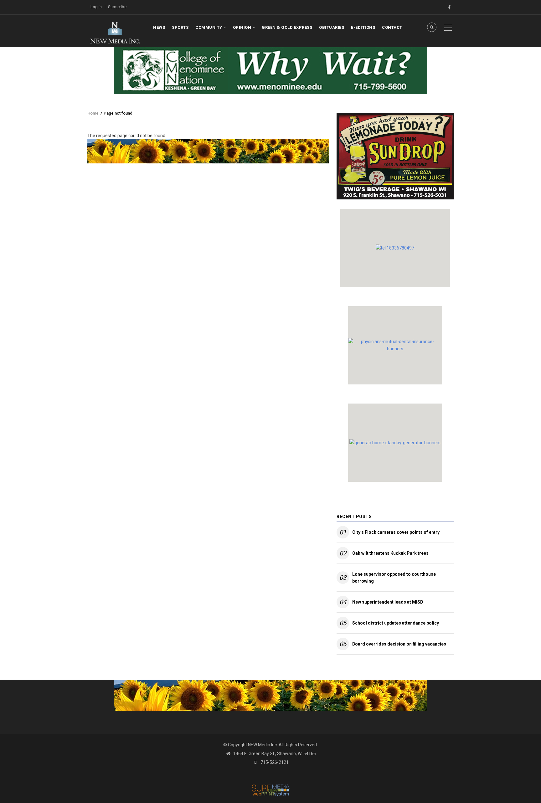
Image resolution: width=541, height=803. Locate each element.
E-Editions (363, 27)
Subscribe (117, 6)
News (159, 27)
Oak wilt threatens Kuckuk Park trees (390, 553)
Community (209, 27)
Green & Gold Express (287, 27)
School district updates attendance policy (395, 622)
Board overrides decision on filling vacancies (399, 643)
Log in (96, 6)
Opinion (242, 27)
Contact (392, 27)
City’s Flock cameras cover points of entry (396, 532)
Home (93, 113)
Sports (180, 27)
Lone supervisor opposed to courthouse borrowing (394, 578)
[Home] (114, 32)
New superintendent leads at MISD (387, 602)
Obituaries (331, 27)
